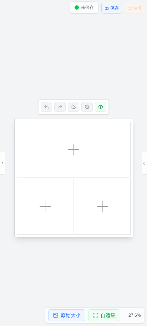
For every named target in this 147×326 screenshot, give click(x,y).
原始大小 (71, 315)
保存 (114, 8)
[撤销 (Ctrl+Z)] (46, 107)
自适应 (108, 315)
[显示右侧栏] (144, 163)
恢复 (138, 8)
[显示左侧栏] (2, 163)
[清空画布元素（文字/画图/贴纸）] (73, 107)
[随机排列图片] (87, 107)
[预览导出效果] (100, 107)
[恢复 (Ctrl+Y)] (60, 107)
